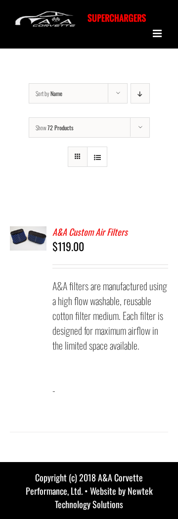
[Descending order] (140, 93)
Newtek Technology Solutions (104, 497)
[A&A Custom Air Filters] (28, 233)
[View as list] (97, 156)
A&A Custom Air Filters (90, 231)
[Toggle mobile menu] (158, 33)
